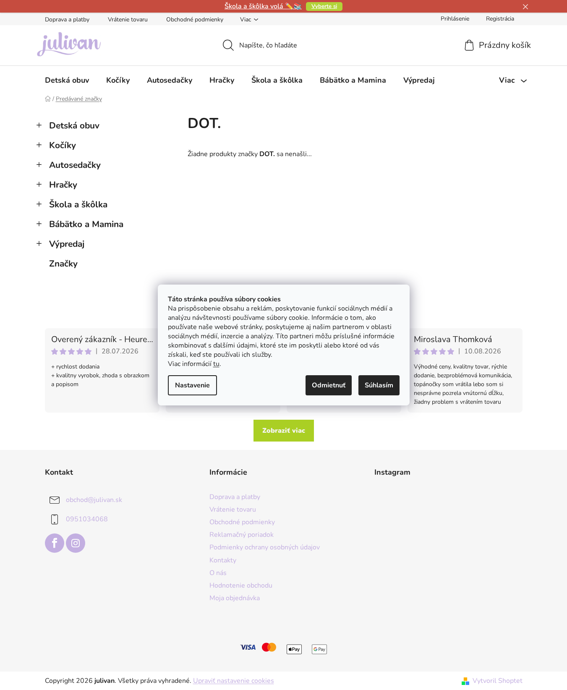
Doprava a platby (67, 20)
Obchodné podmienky (194, 20)
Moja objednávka (234, 598)
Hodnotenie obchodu (240, 585)
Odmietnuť (328, 385)
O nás (218, 573)
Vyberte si (324, 6)
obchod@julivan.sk (94, 499)
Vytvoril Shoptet (498, 680)
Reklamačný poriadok (241, 534)
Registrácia (500, 19)
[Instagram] (75, 543)
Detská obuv (74, 125)
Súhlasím (379, 385)
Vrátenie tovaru (128, 20)
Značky (63, 263)
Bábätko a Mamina (86, 224)
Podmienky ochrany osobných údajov (264, 547)
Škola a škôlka (78, 204)
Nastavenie (192, 385)
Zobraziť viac (283, 430)
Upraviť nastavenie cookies (233, 680)
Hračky (63, 185)
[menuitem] (67, 80)
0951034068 (87, 519)
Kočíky (62, 145)
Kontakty (222, 560)
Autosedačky (75, 165)
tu (216, 364)
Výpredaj (66, 244)
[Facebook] (54, 543)
